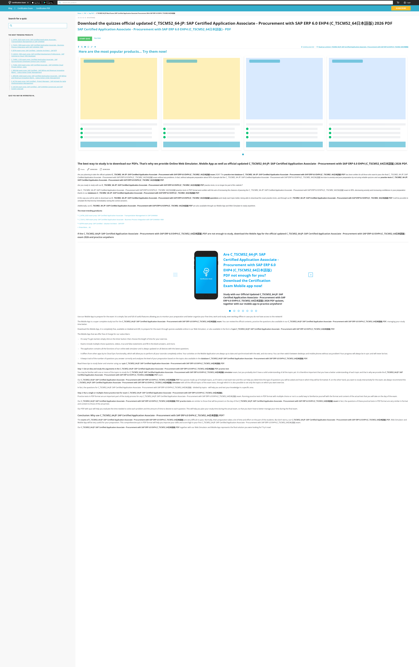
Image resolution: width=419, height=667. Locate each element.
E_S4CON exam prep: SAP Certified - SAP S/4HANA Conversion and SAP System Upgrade (37, 88)
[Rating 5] (85, 17)
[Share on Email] (85, 47)
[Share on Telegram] (95, 47)
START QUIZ (85, 39)
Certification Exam (25, 8)
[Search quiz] (37, 25)
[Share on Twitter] (82, 47)
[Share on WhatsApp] (88, 47)
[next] (310, 275)
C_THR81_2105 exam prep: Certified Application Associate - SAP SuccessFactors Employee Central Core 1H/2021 (34, 60)
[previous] (175, 275)
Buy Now (97, 38)
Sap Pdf (91, 13)
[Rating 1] (78, 17)
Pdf (85, 13)
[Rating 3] (82, 17)
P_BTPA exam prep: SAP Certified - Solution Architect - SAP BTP (34, 51)
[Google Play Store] (48, 2)
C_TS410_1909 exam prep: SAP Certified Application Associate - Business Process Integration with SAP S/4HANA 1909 (37, 46)
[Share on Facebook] (79, 47)
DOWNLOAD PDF (308, 47)
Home (79, 13)
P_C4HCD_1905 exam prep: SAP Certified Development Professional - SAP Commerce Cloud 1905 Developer (37, 55)
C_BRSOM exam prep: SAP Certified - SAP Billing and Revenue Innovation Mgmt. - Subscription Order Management (37, 71)
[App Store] (36, 2)
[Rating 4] (83, 17)
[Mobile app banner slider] (230, 311)
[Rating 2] (80, 17)
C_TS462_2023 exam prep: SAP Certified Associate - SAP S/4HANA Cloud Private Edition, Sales (37, 66)
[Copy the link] (92, 47)
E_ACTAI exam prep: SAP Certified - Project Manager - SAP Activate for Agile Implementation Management (38, 82)
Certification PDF (43, 8)
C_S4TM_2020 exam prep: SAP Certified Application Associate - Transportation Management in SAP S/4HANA (34, 41)
